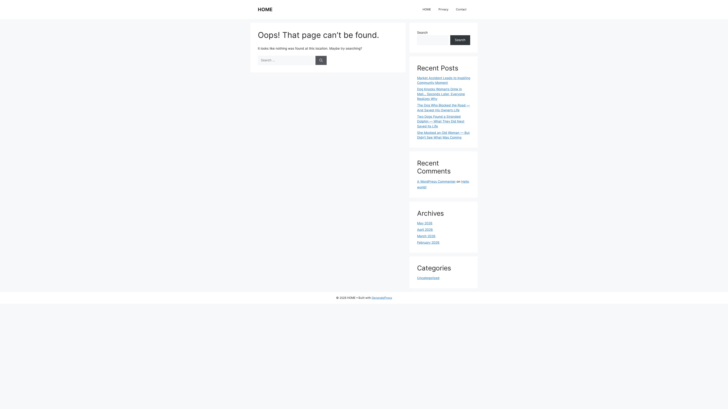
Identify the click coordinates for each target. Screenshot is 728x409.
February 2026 (428, 242)
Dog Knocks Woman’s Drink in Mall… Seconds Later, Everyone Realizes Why (441, 94)
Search (422, 32)
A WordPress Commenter (436, 181)
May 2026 (424, 223)
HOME (265, 9)
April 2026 (425, 230)
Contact (461, 9)
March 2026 (426, 236)
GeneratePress (382, 298)
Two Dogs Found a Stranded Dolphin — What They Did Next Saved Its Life (440, 121)
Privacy (443, 9)
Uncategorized (428, 278)
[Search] (321, 60)
